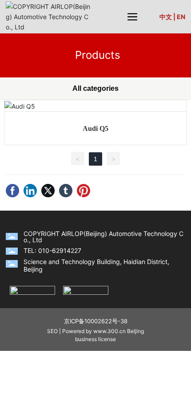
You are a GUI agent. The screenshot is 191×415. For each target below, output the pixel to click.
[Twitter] (48, 190)
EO (54, 331)
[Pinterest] (83, 190)
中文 (165, 16)
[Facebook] (12, 190)
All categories (95, 88)
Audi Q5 (95, 128)
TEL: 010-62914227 (52, 250)
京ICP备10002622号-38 (95, 321)
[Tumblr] (65, 190)
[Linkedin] (30, 190)
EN (181, 16)
